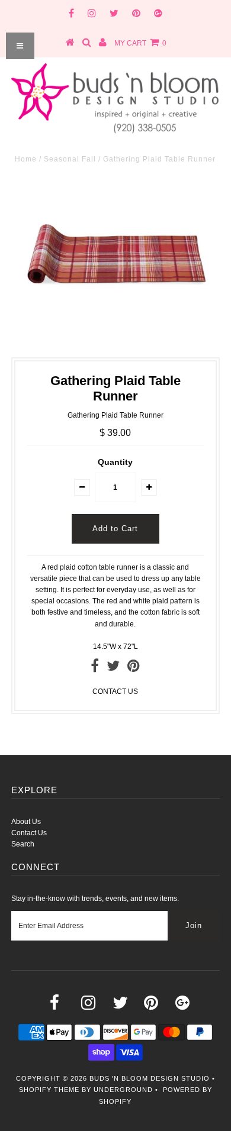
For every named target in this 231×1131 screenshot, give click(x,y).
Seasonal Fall (70, 159)
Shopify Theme (49, 1089)
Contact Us (29, 833)
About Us (26, 821)
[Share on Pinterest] (133, 668)
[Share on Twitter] (113, 668)
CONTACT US (115, 691)
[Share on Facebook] (95, 668)
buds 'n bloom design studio (149, 1078)
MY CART (140, 43)
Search (22, 844)
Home (26, 159)
